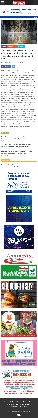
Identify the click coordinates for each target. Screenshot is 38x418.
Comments (5, 160)
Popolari (5, 132)
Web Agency (28, 404)
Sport (22, 404)
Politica (25, 402)
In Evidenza (21, 46)
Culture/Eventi (12, 46)
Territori (19, 402)
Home (5, 402)
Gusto (17, 404)
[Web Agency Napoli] (19, 414)
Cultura (4, 46)
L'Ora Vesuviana (6, 140)
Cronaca (31, 402)
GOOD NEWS (14, 407)
